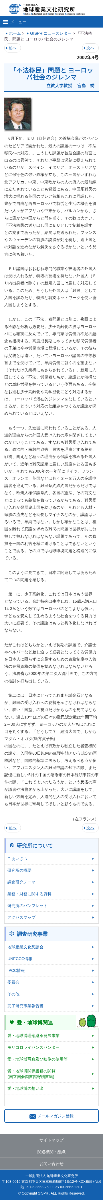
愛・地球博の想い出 (25, 1088)
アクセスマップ (21, 917)
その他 (13, 994)
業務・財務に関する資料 (29, 894)
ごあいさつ (17, 858)
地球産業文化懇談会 (25, 947)
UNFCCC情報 (19, 958)
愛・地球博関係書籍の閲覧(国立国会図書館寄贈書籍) (31, 1074)
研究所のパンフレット (27, 905)
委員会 (13, 982)
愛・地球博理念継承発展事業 (33, 1035)
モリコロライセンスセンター (33, 1047)
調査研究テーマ (21, 882)
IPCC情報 (16, 970)
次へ (90, 48)
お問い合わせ (51, 1163)
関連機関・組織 (51, 1151)
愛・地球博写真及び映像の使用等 (37, 1059)
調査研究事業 (32, 934)
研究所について (35, 845)
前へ (13, 48)
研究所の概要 (19, 870)
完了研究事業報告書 (25, 1005)
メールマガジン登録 (55, 1116)
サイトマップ (51, 1140)
